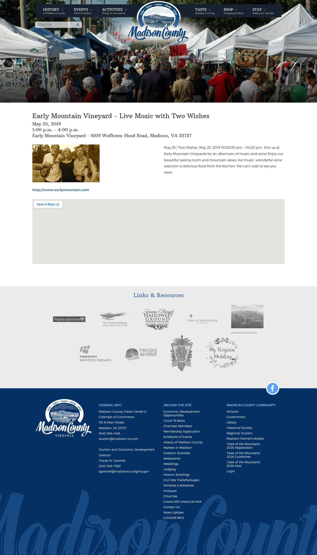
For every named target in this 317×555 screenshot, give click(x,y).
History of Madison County (182, 442)
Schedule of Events (177, 437)
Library (231, 422)
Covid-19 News (174, 420)
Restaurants (171, 458)
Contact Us (171, 507)
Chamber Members (177, 426)
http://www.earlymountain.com (60, 190)
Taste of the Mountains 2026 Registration (243, 445)
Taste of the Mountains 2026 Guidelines (243, 454)
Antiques (170, 491)
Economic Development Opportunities (181, 413)
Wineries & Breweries (178, 485)
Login (231, 471)
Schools (232, 411)
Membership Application (181, 431)
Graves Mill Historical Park (182, 501)
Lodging (169, 469)
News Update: (173, 512)
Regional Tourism (240, 433)
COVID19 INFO (173, 518)
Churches (170, 496)
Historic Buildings (176, 474)
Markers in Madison (177, 447)
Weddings (170, 464)
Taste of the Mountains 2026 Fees (243, 464)
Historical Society (239, 428)
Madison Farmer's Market (245, 438)
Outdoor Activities (176, 453)
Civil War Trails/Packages (181, 480)
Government (236, 417)
